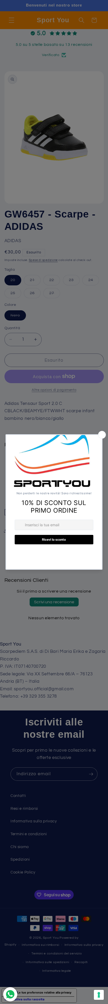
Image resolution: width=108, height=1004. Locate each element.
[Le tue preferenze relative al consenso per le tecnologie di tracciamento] (99, 995)
